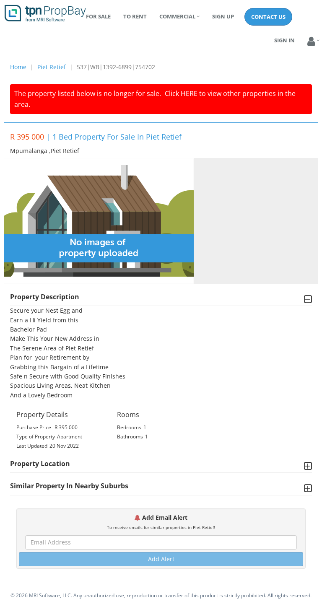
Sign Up (223, 16)
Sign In (284, 40)
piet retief (51, 67)
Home (18, 67)
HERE (189, 93)
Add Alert (161, 559)
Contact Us (268, 17)
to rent (135, 16)
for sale (98, 16)
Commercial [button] (177, 16)
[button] (311, 42)
